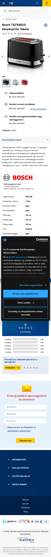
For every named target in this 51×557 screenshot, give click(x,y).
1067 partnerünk (19, 257)
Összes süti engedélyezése (25, 294)
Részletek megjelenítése (31, 285)
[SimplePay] (25, 521)
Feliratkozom (25, 440)
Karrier (25, 503)
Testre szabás (23, 302)
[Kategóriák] (3, 3)
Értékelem (10, 367)
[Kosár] (46, 3)
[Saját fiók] (37, 3)
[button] (2, 56)
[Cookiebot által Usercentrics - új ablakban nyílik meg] (36, 240)
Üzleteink (25, 507)
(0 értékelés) (25, 34)
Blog (26, 511)
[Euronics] (10, 3)
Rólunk (25, 499)
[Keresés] (46, 11)
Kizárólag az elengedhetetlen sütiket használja (25, 313)
